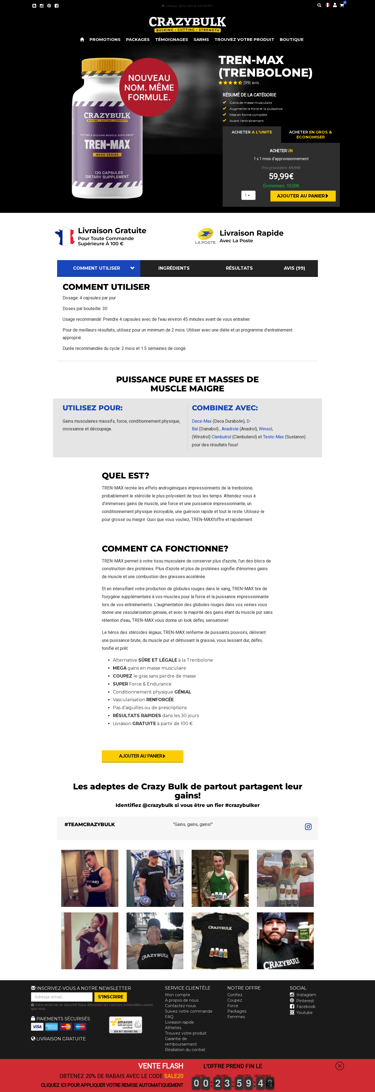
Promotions (105, 39)
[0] (342, 4)
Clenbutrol (221, 436)
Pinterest (305, 1000)
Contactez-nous (180, 1005)
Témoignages (171, 39)
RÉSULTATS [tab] (239, 268)
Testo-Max (273, 436)
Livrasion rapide (179, 1022)
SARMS (201, 39)
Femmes (236, 1016)
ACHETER (252, 132)
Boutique (292, 39)
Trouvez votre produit (244, 39)
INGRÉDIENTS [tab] (174, 268)
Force (232, 1005)
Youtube (304, 1012)
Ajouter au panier (301, 196)
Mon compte (177, 994)
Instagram (306, 994)
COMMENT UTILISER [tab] (96, 268)
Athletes (173, 1027)
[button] (231, 82)
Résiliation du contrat (185, 1049)
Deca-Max (202, 421)
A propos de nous (181, 1000)
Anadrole (230, 428)
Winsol (265, 428)
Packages (138, 39)
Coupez (234, 1000)
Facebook (305, 1006)
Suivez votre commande (188, 1011)
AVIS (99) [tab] (294, 268)
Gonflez (234, 994)
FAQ (169, 1016)
